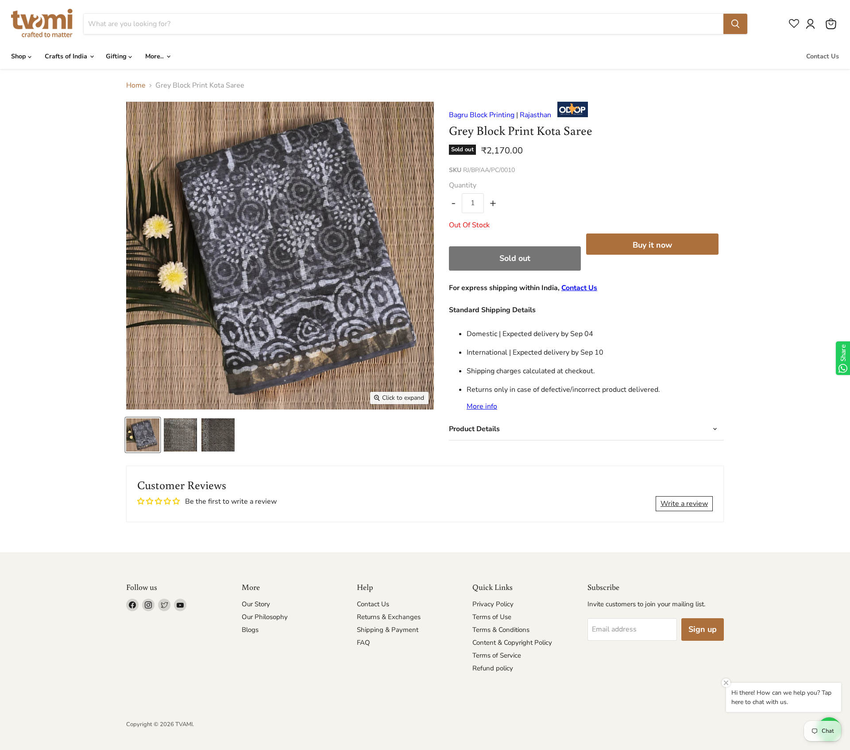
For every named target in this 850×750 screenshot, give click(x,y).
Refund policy (492, 668)
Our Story (256, 604)
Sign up (702, 629)
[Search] (735, 24)
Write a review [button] (684, 504)
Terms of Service (496, 655)
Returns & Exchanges (389, 616)
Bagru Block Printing (481, 115)
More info (482, 406)
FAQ (363, 642)
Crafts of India (67, 56)
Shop (19, 56)
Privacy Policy (493, 604)
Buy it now (652, 245)
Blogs (250, 629)
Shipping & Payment (387, 629)
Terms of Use (491, 616)
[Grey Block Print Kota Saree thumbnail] (142, 434)
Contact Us (822, 56)
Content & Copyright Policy (512, 642)
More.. (155, 56)
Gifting (117, 56)
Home (136, 85)
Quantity (462, 185)
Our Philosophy (265, 616)
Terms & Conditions (500, 629)
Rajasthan (535, 115)
